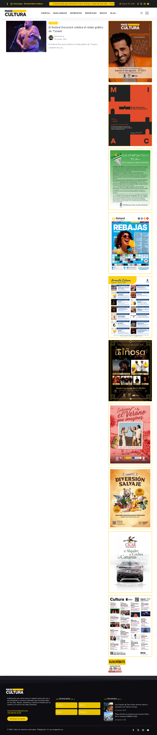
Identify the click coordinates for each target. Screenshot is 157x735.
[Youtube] (148, 3)
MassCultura (59, 36)
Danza (59, 712)
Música (82, 705)
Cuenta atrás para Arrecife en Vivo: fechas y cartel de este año (67, 4)
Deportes (83, 712)
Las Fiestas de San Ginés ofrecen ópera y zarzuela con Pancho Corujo (131, 706)
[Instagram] (144, 3)
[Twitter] (141, 3)
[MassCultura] (15, 13)
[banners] (130, 498)
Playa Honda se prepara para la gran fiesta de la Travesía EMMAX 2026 (132, 715)
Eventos (60, 705)
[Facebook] (138, 3)
